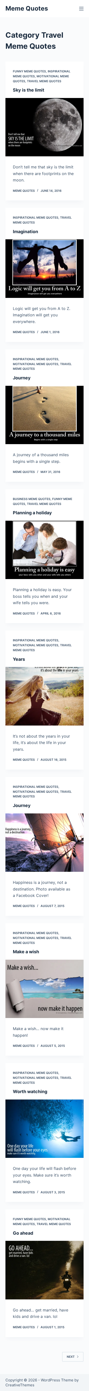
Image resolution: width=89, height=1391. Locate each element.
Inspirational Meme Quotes (35, 217)
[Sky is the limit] (44, 127)
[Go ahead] (44, 1270)
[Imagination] (44, 268)
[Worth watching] (44, 1129)
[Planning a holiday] (44, 550)
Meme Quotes (26, 8)
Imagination (25, 231)
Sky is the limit (28, 90)
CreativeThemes (19, 1385)
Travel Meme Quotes (44, 81)
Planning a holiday (32, 512)
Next (71, 1357)
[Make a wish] (44, 989)
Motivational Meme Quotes (35, 364)
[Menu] (81, 8)
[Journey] (44, 415)
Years (19, 659)
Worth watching (30, 1091)
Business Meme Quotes (31, 499)
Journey (22, 377)
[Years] (44, 696)
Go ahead (23, 1233)
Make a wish (26, 951)
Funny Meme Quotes (29, 71)
